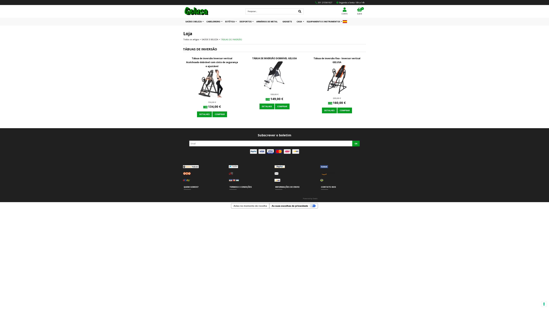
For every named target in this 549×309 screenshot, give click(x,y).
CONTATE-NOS (328, 187)
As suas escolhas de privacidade (290, 205)
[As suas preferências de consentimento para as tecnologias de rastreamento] (544, 304)
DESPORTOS (246, 21)
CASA (299, 21)
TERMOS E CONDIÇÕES (240, 187)
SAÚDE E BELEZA (193, 21)
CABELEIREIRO (213, 21)
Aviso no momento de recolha (250, 205)
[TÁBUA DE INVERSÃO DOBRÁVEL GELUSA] (274, 88)
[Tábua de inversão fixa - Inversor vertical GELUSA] (337, 92)
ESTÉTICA (230, 21)
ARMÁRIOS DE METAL (267, 21)
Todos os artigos (191, 39)
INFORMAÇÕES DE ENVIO (287, 187)
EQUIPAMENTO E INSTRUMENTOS (323, 21)
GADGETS (287, 21)
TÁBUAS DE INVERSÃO (231, 39)
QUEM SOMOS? (191, 187)
